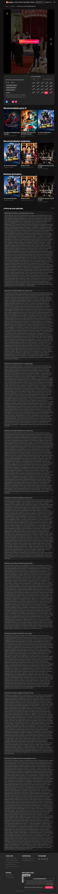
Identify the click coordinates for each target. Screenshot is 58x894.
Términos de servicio (11, 858)
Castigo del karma (10, 90)
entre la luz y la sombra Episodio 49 (26, 6)
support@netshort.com (28, 858)
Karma (32, 167)
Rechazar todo (39, 887)
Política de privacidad (11, 860)
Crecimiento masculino (11, 85)
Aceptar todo (49, 887)
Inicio (7, 6)
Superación (40, 134)
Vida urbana (45, 168)
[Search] (36, 2)
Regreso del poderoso (11, 87)
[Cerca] (53, 878)
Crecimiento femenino (25, 167)
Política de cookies (49, 884)
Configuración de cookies (30, 887)
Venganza (45, 134)
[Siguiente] (54, 121)
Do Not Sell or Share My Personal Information (13, 866)
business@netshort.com (28, 860)
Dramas (13, 6)
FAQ (7, 868)
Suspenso (6, 135)
